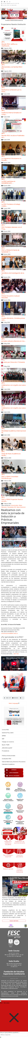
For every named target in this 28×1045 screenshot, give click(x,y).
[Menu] (24, 10)
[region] (14, 16)
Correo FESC (5, 729)
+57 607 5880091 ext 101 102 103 (10, 3)
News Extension (21, 507)
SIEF (3, 739)
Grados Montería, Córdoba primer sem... (13, 319)
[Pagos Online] (14, 712)
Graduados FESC (6, 758)
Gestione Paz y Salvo (8, 732)
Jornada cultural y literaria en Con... (13, 341)
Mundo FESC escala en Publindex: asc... (13, 136)
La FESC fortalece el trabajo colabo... (10, 205)
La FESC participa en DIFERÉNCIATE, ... (8, 182)
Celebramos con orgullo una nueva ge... (13, 386)
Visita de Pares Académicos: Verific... (11, 454)
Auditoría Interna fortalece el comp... (11, 113)
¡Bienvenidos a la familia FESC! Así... (11, 68)
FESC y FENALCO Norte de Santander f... (10, 251)
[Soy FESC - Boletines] (14, 721)
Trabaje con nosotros (8, 742)
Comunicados (14, 505)
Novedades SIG (11, 507)
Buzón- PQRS (5, 745)
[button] (7, 20)
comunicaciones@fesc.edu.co (9, 633)
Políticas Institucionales (8, 755)
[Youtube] (4, 1)
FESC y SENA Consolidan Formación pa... (9, 477)
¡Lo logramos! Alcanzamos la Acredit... (11, 159)
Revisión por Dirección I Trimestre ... (13, 363)
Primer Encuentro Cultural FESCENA (10, 297)
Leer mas (16, 653)
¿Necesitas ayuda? (7, 748)
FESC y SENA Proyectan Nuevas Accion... (12, 500)
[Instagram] (7, 1)
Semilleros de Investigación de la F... (12, 274)
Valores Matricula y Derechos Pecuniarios (13, 761)
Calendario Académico (8, 764)
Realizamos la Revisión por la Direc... (11, 91)
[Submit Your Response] (0, 1037)
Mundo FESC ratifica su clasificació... (9, 45)
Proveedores (5, 751)
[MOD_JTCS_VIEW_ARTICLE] (13, 34)
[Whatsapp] (9, 1)
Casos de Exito (14, 921)
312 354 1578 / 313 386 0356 (9, 5)
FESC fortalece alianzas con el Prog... (11, 228)
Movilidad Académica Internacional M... (13, 432)
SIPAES (4, 736)
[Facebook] (1, 1)
